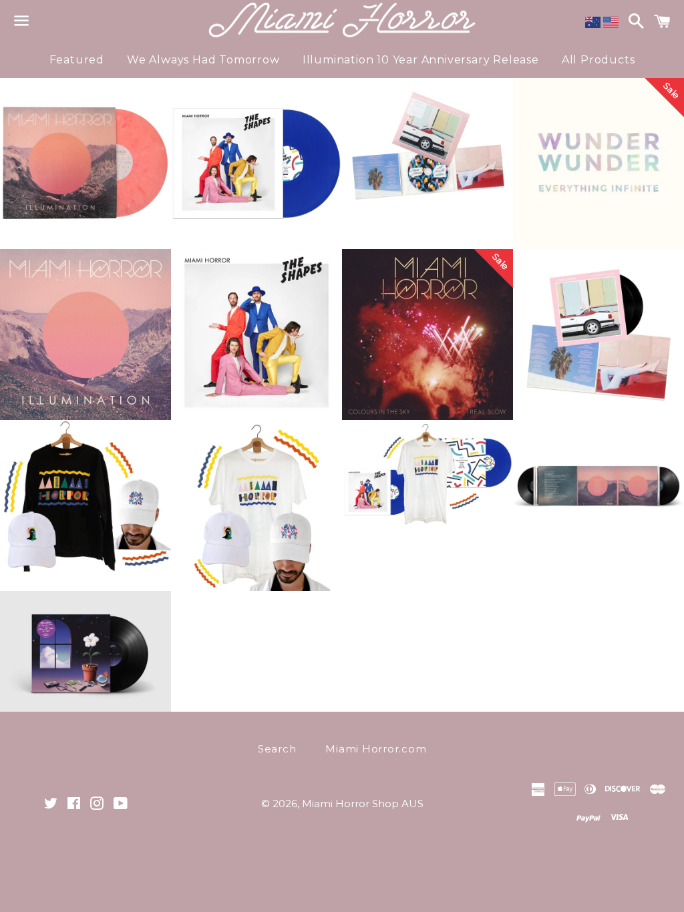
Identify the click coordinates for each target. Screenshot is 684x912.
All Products (598, 59)
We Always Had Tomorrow (203, 59)
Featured (76, 59)
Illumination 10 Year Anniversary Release (421, 59)
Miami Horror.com (375, 748)
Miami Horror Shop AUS (362, 803)
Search (277, 748)
